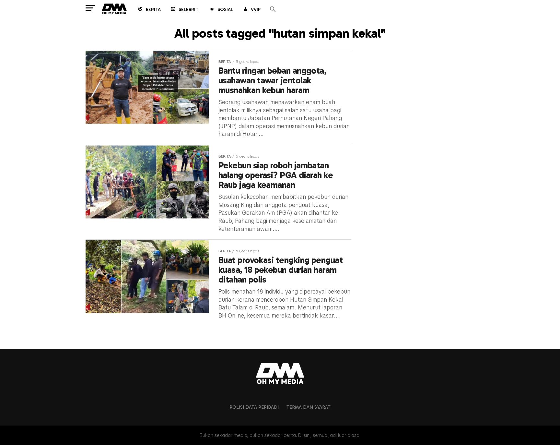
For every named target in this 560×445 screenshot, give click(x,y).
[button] (273, 9)
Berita (153, 9)
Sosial (225, 9)
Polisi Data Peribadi (254, 407)
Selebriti (189, 9)
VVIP (256, 9)
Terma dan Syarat (308, 407)
